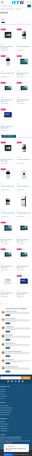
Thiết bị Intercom (10, 9)
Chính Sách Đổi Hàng (5, 412)
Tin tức (2, 398)
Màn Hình (2, 421)
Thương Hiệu (3, 396)
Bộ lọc (3, 19)
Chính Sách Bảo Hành (5, 410)
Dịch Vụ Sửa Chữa (4, 414)
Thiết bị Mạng (3, 430)
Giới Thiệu (2, 389)
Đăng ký (26, 378)
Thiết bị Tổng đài (4, 424)
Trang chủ (2, 9)
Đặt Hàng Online (4, 405)
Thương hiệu (18, 9)
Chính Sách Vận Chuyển (6, 407)
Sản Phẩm (3, 391)
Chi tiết (8, 315)
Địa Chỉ (2, 394)
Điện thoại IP (3, 426)
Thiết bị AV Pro (4, 428)
